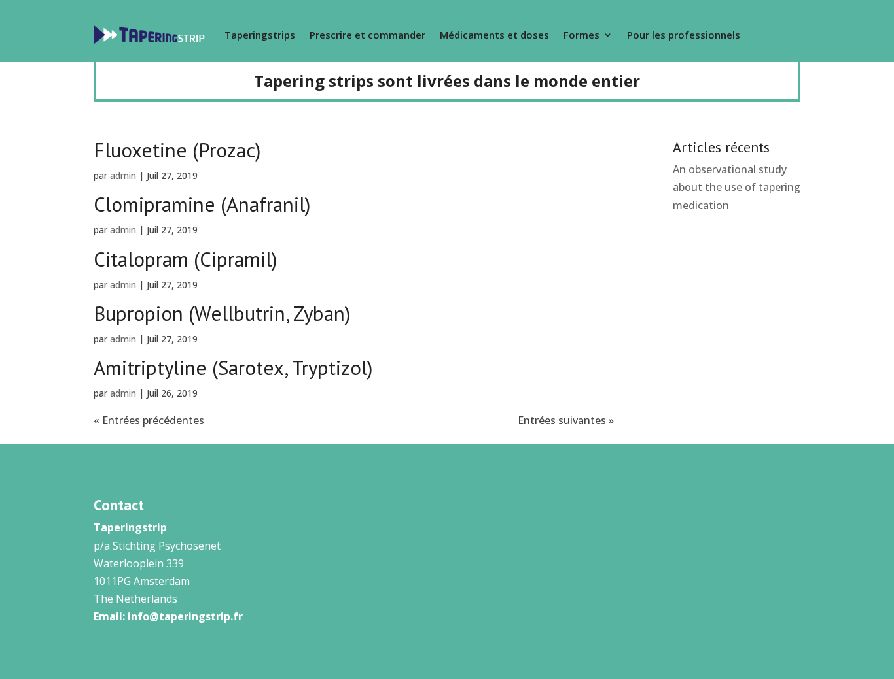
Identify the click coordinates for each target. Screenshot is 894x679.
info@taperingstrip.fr (185, 616)
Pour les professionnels (683, 34)
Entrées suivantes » (566, 420)
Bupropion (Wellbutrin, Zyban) (222, 313)
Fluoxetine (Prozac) (177, 150)
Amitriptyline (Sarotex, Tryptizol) (233, 367)
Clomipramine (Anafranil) (202, 204)
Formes (581, 34)
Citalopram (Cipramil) (185, 259)
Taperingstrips (259, 34)
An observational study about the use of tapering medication (736, 187)
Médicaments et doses (494, 34)
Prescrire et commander (367, 34)
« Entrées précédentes (149, 420)
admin (123, 175)
